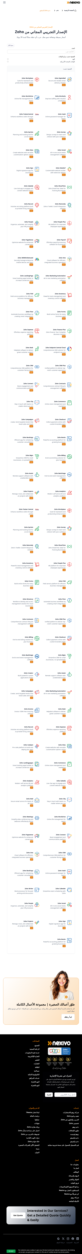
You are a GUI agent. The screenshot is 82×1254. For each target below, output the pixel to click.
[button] (4, 2)
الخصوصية (69, 1242)
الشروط (76, 1242)
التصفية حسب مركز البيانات (67, 57)
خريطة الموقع (61, 1242)
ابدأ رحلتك (68, 1017)
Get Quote (18, 1215)
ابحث (73, 48)
